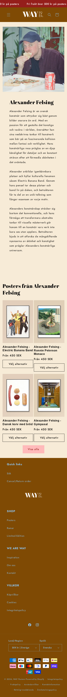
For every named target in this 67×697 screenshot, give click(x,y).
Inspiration (13, 557)
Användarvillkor (31, 684)
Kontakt (11, 573)
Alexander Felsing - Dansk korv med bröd (18, 422)
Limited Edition (16, 536)
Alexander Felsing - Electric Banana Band (18, 348)
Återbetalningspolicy (47, 689)
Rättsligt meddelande (24, 689)
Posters (11, 520)
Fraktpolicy (15, 684)
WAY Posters (19, 679)
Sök (9, 473)
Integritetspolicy (16, 610)
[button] (8, 15)
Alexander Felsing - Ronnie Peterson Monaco (47, 350)
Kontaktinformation (51, 684)
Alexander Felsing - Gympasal (47, 422)
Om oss (11, 565)
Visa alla (33, 449)
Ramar (10, 528)
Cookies (11, 602)
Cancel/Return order (19, 481)
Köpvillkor (13, 594)
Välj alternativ (18, 364)
